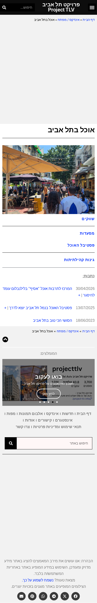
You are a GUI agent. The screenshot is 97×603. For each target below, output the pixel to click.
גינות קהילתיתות (79, 259)
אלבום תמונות (31, 413)
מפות (11, 413)
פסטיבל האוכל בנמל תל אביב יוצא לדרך (40, 308)
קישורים (45, 420)
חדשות (67, 413)
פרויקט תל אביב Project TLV (61, 7)
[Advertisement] (48, 73)
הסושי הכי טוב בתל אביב (52, 320)
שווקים (88, 218)
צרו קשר (23, 427)
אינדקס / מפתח (69, 20)
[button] (92, 7)
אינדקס (52, 413)
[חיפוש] (4, 7)
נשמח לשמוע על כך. (37, 580)
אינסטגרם (64, 420)
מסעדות (87, 233)
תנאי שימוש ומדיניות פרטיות (57, 427)
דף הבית (89, 20)
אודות (30, 420)
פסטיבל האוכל (81, 245)
